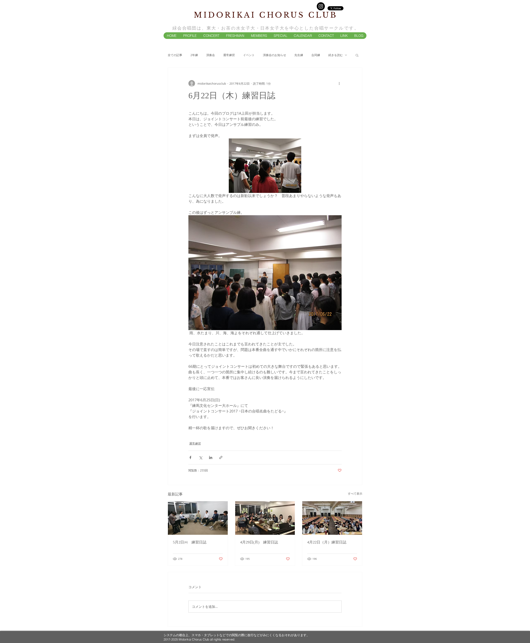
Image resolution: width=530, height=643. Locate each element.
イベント (249, 55)
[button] (190, 35)
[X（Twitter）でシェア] (200, 457)
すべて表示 (355, 493)
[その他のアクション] (339, 83)
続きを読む (335, 55)
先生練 (298, 55)
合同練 (315, 55)
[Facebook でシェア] (190, 457)
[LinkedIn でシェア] (211, 457)
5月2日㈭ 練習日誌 (189, 542)
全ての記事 (175, 55)
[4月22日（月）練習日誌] (332, 518)
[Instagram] (321, 6)
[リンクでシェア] (221, 457)
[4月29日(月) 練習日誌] (265, 518)
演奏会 (210, 55)
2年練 (194, 55)
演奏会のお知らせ (274, 55)
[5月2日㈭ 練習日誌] (198, 518)
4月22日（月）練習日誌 (326, 542)
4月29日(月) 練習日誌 (259, 542)
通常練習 (229, 55)
